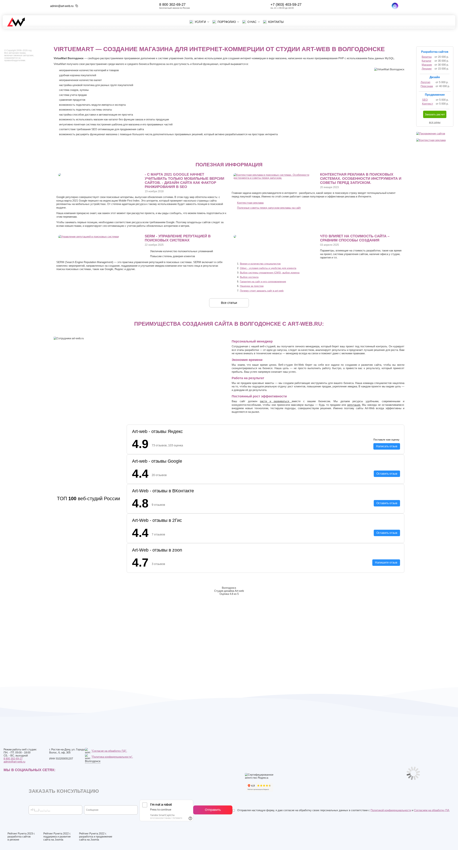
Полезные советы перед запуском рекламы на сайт (269, 207)
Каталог (426, 60)
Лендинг (427, 68)
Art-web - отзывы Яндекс (157, 431)
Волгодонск (92, 761)
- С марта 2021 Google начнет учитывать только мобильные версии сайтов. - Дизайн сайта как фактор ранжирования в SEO (184, 180)
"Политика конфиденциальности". (112, 756)
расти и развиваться (276, 401)
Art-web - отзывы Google (157, 461)
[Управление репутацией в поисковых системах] (88, 236)
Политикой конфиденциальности (391, 810)
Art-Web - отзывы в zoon (157, 549)
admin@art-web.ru (62, 6)
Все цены (434, 122)
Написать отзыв (386, 446)
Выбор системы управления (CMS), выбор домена (269, 272)
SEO (425, 99)
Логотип (425, 82)
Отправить (213, 810)
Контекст (427, 103)
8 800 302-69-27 (172, 4)
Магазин (427, 64)
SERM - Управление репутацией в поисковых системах (178, 238)
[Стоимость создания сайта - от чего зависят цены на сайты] (234, 236)
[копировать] (76, 6)
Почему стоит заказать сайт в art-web (262, 290)
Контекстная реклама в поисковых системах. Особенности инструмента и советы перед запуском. (360, 178)
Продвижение (435, 94)
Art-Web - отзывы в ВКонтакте (163, 490)
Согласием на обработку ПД (431, 810)
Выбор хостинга (249, 277)
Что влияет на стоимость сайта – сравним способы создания (354, 238)
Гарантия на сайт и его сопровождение (263, 281)
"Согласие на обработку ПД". (109, 750)
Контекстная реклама (250, 202)
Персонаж (427, 86)
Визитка (427, 56)
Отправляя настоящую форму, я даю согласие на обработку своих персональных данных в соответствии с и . (343, 810)
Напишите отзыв (386, 562)
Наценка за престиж (252, 286)
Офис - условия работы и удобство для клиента (268, 268)
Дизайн (435, 77)
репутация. (354, 404)
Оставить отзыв (386, 473)
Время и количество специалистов (260, 263)
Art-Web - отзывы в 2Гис (157, 520)
